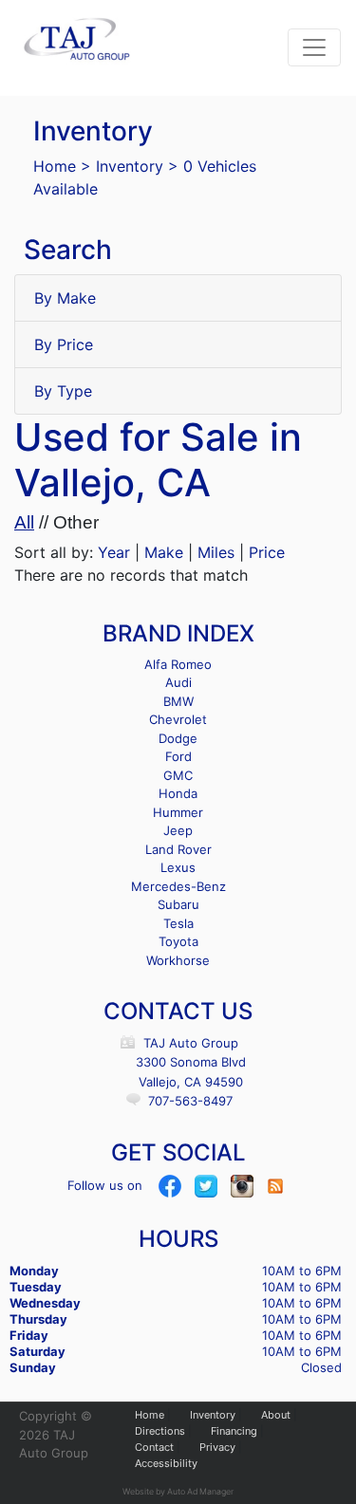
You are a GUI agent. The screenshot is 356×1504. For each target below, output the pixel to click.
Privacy (217, 1447)
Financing (234, 1431)
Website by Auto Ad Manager (178, 1491)
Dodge (178, 738)
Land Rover (178, 849)
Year (114, 552)
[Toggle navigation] (314, 47)
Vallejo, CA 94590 (191, 1081)
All (24, 522)
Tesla (178, 923)
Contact (154, 1447)
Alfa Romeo (178, 664)
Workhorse (178, 960)
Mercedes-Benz (178, 886)
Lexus (178, 867)
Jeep (178, 830)
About (275, 1414)
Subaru (178, 904)
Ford (178, 756)
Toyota (178, 941)
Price (267, 552)
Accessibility (166, 1463)
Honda (178, 793)
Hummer (178, 812)
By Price (63, 344)
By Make (65, 297)
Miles (215, 552)
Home (54, 166)
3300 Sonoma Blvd (191, 1061)
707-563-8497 (190, 1100)
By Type (63, 390)
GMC (178, 775)
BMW (178, 701)
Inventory (129, 166)
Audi (178, 682)
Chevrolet (178, 719)
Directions (160, 1431)
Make (163, 552)
